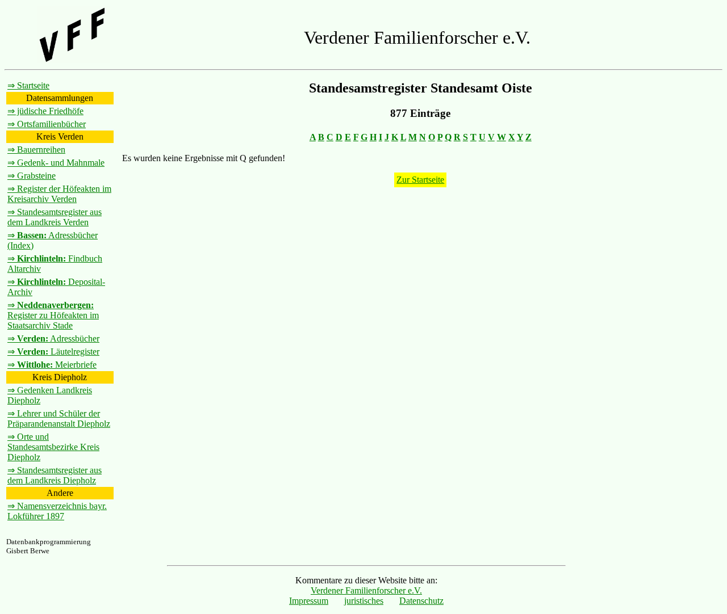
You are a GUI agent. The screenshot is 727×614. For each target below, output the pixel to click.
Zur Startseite (420, 179)
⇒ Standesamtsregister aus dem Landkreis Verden (54, 217)
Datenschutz (421, 600)
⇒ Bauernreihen (36, 149)
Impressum (308, 600)
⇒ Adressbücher (53, 338)
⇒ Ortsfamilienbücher (46, 124)
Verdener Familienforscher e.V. (366, 590)
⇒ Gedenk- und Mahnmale (56, 162)
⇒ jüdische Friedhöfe (45, 111)
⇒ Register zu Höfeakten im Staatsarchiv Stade (53, 315)
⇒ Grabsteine (31, 175)
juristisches (363, 600)
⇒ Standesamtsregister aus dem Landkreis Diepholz (54, 475)
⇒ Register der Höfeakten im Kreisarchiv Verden (59, 194)
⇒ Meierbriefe (52, 364)
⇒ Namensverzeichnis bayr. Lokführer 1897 (57, 511)
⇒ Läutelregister (53, 351)
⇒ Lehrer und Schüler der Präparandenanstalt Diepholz (58, 418)
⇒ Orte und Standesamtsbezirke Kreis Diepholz (53, 447)
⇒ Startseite (28, 85)
